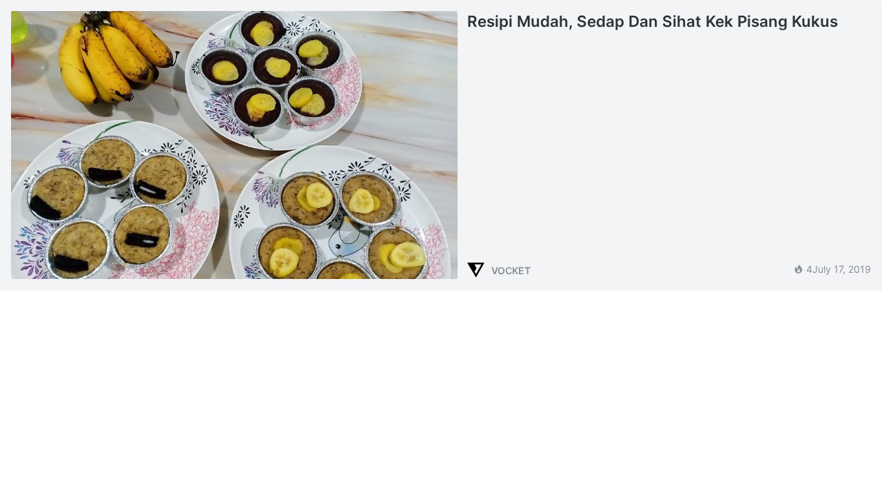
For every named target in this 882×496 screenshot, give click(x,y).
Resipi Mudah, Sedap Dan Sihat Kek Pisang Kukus (652, 21)
